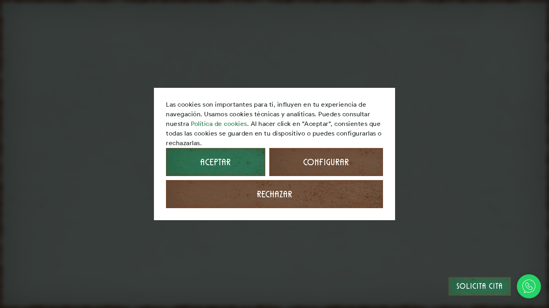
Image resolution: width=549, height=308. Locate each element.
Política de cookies (219, 124)
